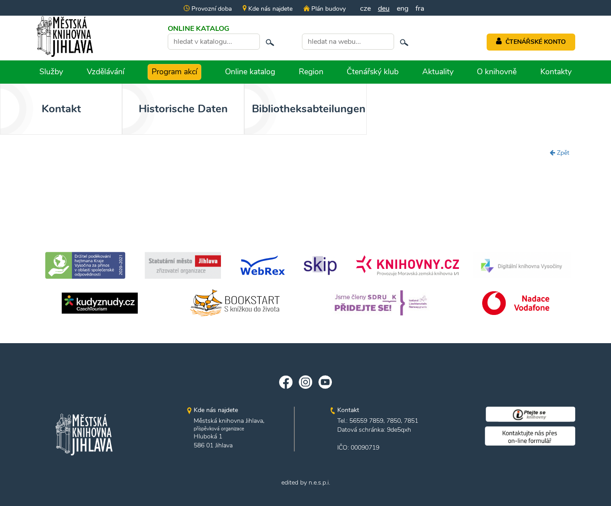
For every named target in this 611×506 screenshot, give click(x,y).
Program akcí (174, 71)
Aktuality (438, 71)
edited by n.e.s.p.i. (305, 482)
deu (384, 8)
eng (402, 8)
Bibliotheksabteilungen (308, 109)
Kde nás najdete (269, 8)
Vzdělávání (105, 71)
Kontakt (61, 109)
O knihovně (497, 71)
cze (365, 8)
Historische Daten (183, 109)
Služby (51, 71)
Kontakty (556, 71)
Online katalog (250, 71)
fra (420, 8)
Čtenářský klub (373, 71)
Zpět (562, 153)
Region (311, 71)
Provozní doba (211, 8)
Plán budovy (327, 8)
